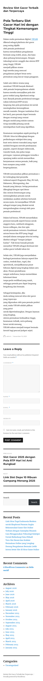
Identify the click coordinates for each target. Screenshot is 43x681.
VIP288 (35, 39)
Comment (8, 363)
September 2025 (13, 622)
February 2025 (12, 644)
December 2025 (12, 613)
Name (6, 397)
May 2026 (10, 597)
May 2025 (10, 635)
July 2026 (10, 591)
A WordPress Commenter (14, 567)
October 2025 (11, 619)
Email (6, 408)
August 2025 (11, 626)
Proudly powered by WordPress (14, 677)
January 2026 (11, 610)
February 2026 (12, 607)
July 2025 (10, 629)
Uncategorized (12, 665)
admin (8, 336)
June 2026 (10, 594)
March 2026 (11, 604)
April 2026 (10, 601)
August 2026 (11, 588)
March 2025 (11, 641)
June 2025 (10, 632)
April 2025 (10, 638)
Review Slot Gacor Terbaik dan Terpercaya (20, 9)
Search (6, 498)
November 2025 (13, 616)
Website (7, 418)
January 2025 (11, 648)
